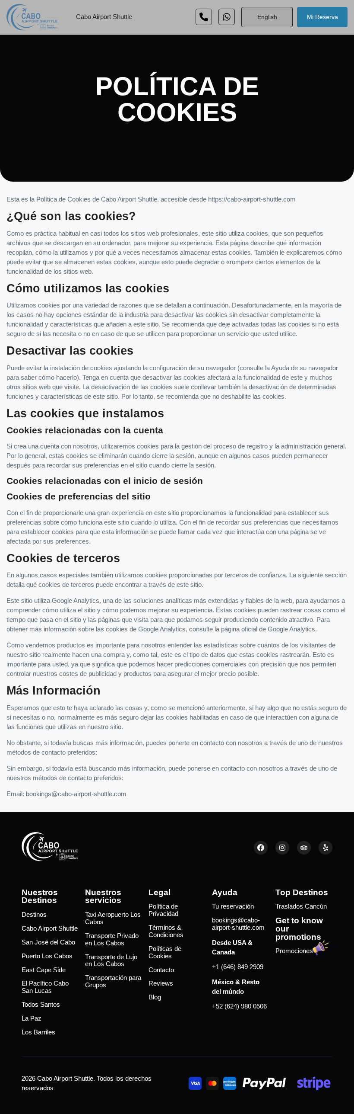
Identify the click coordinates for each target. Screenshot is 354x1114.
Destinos (34, 914)
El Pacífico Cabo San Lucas (45, 987)
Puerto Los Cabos (47, 956)
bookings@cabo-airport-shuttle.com (238, 924)
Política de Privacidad (163, 910)
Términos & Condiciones (166, 931)
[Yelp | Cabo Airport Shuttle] (325, 848)
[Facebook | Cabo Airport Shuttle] (261, 848)
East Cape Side (44, 970)
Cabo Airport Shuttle (104, 16)
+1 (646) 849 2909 (237, 967)
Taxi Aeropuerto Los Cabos (113, 918)
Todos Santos (41, 1004)
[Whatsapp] (204, 17)
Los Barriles (38, 1032)
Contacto (161, 970)
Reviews (161, 983)
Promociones (294, 951)
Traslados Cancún (301, 906)
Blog (155, 997)
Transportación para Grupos (113, 981)
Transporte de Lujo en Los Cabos (111, 961)
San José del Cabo (48, 942)
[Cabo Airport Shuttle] (31, 17)
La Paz (31, 1018)
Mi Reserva (322, 16)
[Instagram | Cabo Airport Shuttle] (282, 848)
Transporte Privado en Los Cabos (112, 939)
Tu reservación (233, 906)
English (267, 16)
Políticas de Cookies (165, 952)
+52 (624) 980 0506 (239, 1006)
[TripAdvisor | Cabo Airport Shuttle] (304, 848)
